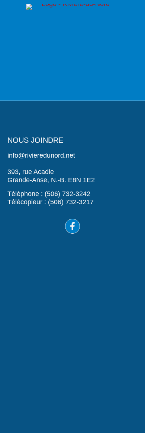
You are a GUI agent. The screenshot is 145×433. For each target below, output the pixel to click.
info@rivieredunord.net (41, 155)
